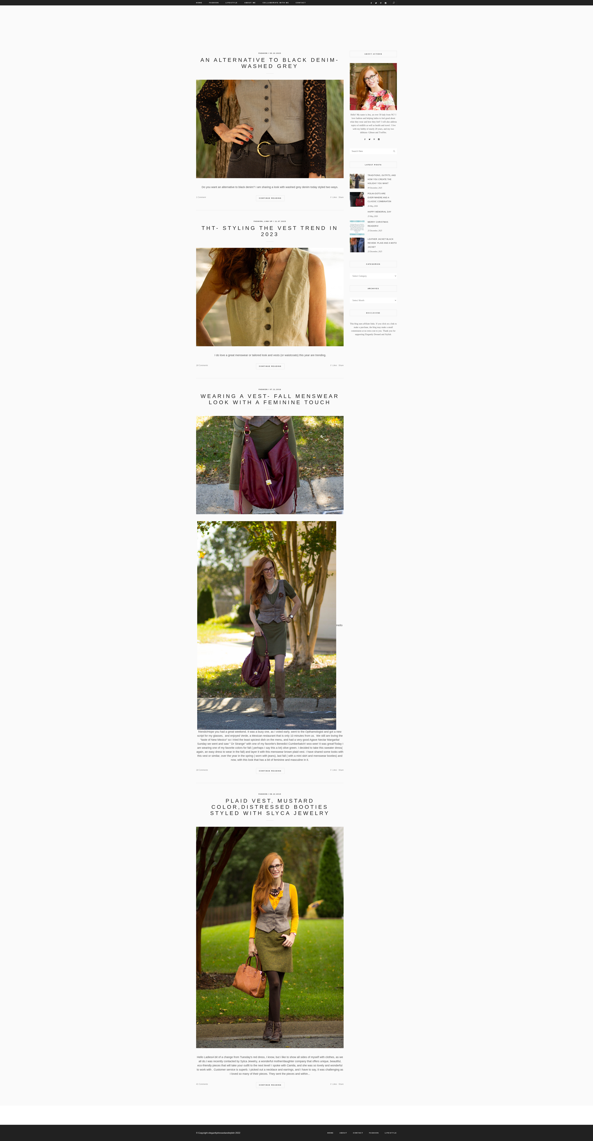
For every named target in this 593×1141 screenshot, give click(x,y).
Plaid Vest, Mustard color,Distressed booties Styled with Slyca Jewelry (270, 807)
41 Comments (202, 1084)
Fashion (263, 53)
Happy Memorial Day (379, 212)
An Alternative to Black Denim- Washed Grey (269, 63)
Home (330, 1133)
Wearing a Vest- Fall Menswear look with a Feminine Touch (270, 399)
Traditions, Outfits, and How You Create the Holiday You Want (382, 179)
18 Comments (202, 365)
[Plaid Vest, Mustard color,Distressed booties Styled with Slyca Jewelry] (270, 937)
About (343, 1133)
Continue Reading (270, 198)
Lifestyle (391, 1133)
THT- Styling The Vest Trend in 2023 (270, 231)
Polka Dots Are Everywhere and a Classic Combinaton (379, 198)
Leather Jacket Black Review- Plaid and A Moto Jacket (382, 243)
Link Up (268, 221)
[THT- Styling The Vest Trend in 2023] (270, 297)
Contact (358, 1133)
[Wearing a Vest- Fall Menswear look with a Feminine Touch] (270, 465)
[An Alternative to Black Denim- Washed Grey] (270, 129)
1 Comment (201, 197)
